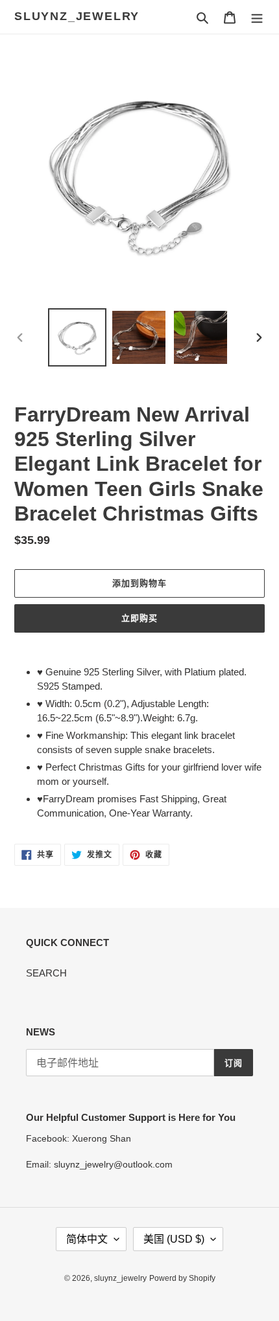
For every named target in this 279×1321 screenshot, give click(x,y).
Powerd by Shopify (182, 1278)
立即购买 (139, 618)
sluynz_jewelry (77, 16)
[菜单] (257, 17)
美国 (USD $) (173, 1239)
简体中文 (87, 1239)
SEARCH (46, 972)
